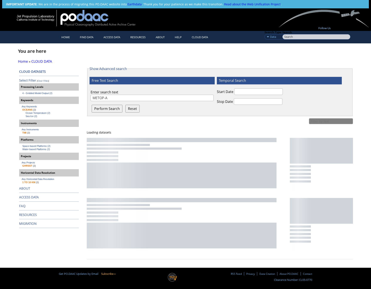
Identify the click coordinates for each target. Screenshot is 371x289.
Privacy (250, 273)
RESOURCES (138, 37)
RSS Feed (236, 273)
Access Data (111, 37)
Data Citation (267, 273)
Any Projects (28, 162)
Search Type (273, 32)
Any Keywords (29, 106)
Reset (132, 108)
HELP (178, 37)
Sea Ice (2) (31, 116)
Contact (307, 273)
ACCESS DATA (29, 197)
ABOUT (24, 188)
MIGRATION (27, 223)
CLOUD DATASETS (32, 71)
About (160, 37)
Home (65, 37)
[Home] (101, 18)
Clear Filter (43, 80)
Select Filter (27, 80)
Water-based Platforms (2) (36, 149)
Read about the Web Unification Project (252, 4)
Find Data (86, 37)
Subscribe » (108, 274)
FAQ (22, 206)
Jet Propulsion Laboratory (35, 16)
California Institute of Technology (35, 19)
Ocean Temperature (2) (38, 113)
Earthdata (135, 4)
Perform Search (107, 108)
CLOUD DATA (200, 37)
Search (287, 32)
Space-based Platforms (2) (36, 146)
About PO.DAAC (289, 273)
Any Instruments (30, 129)
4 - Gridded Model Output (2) (37, 93)
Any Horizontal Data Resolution (38, 179)
